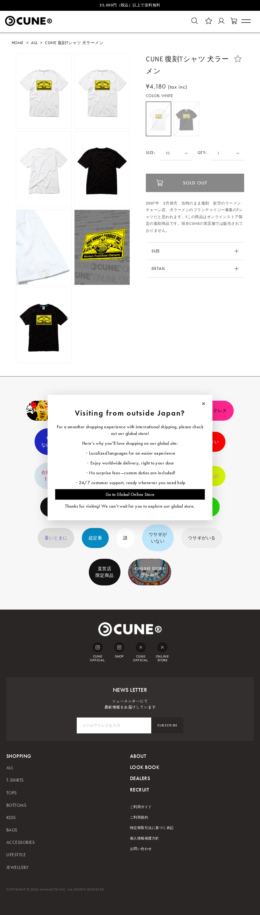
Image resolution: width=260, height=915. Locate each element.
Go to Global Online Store (130, 494)
